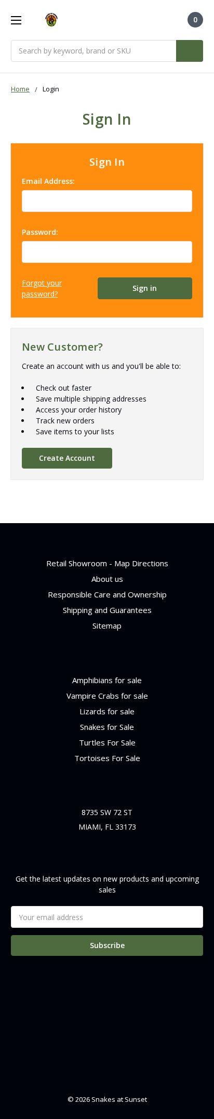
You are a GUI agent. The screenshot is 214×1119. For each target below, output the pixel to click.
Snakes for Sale (107, 727)
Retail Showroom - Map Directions (107, 563)
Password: (40, 232)
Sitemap (107, 625)
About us (107, 579)
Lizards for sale (107, 711)
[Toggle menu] (16, 20)
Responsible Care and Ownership (107, 594)
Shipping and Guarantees (107, 610)
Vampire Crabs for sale (107, 695)
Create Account (67, 458)
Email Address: (48, 181)
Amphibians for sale (107, 680)
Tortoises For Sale (107, 758)
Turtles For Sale (107, 742)
